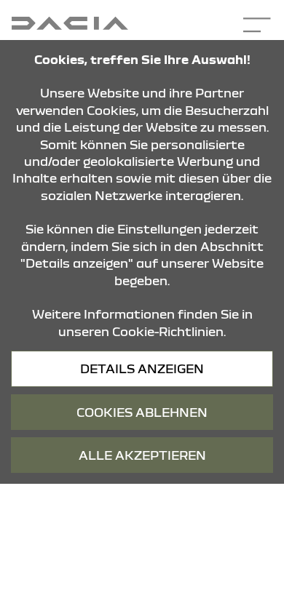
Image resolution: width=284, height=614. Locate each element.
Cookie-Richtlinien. (169, 331)
